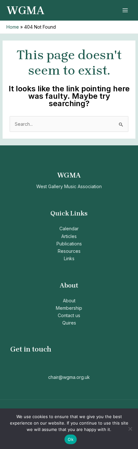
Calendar (69, 228)
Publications (69, 243)
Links (69, 258)
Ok (70, 439)
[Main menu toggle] (125, 10)
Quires (69, 322)
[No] (130, 429)
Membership (69, 308)
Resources (69, 251)
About (69, 300)
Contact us (69, 315)
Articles (69, 236)
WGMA (25, 10)
